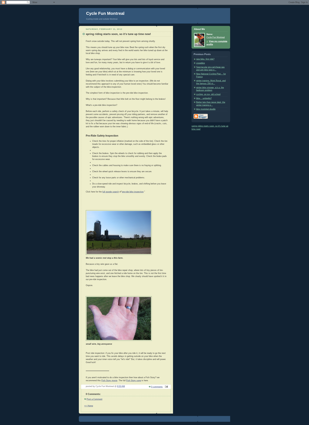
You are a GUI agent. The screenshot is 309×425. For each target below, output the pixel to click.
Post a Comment (94, 399)
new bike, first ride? (205, 59)
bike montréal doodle (205, 109)
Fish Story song (133, 380)
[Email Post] (166, 387)
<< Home (88, 406)
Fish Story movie (109, 380)
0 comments (157, 387)
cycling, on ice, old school (208, 94)
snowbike (200, 63)
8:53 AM (121, 386)
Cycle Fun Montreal (105, 13)
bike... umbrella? (204, 98)
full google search (110, 192)
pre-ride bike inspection (133, 192)
